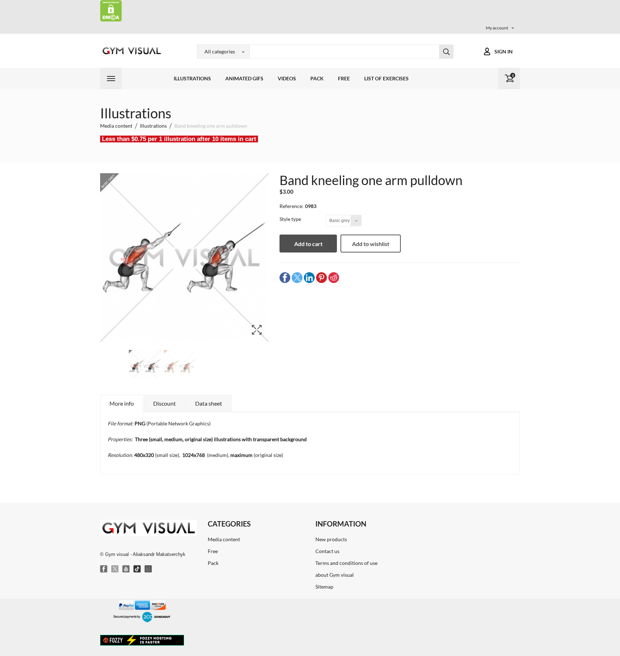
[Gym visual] (130, 51)
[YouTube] (126, 569)
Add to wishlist (370, 243)
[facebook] (285, 277)
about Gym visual (334, 575)
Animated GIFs (244, 78)
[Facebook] (104, 569)
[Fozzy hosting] (142, 640)
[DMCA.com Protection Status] (111, 10)
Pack (317, 78)
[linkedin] (309, 277)
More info (121, 403)
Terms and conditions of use (346, 563)
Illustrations (192, 78)
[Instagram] (148, 569)
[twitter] (297, 277)
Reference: (292, 206)
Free (344, 78)
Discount (164, 403)
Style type (291, 219)
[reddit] (333, 277)
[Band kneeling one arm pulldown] (145, 366)
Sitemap (324, 587)
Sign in (503, 51)
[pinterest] (321, 277)
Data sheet (208, 403)
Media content (224, 539)
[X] (115, 569)
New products (331, 539)
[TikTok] (137, 569)
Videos (287, 78)
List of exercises (386, 78)
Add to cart (308, 243)
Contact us (327, 551)
